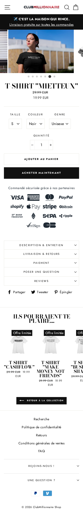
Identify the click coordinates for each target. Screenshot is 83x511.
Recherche (41, 419)
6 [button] (49, 76)
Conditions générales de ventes (41, 443)
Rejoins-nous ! (41, 466)
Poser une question (42, 272)
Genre (59, 114)
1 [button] (29, 77)
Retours (41, 435)
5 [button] (45, 77)
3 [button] (37, 77)
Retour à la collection (44, 400)
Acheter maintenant (41, 173)
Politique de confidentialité (41, 427)
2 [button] (33, 77)
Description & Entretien (41, 245)
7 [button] (54, 77)
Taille (15, 114)
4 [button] (41, 77)
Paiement (41, 263)
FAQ (41, 451)
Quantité (41, 135)
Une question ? (41, 480)
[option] (41, 22)
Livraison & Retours (41, 254)
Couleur (35, 114)
